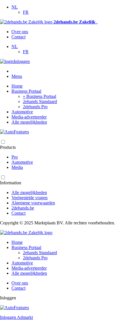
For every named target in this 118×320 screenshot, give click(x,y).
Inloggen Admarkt (16, 317)
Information (10, 182)
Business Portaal (26, 91)
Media (17, 167)
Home (17, 86)
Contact (18, 36)
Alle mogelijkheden (29, 122)
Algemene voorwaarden (33, 202)
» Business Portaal (39, 96)
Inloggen (22, 61)
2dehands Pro (35, 106)
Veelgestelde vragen (29, 197)
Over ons (19, 31)
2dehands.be (22, 208)
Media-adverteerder (29, 116)
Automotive (22, 111)
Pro (14, 157)
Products (8, 147)
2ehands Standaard (40, 101)
